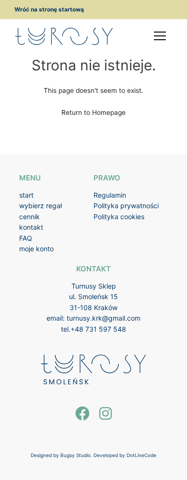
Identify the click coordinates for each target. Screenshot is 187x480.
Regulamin (110, 195)
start (26, 195)
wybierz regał (40, 205)
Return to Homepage (93, 112)
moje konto (36, 249)
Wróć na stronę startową (49, 9)
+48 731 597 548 (98, 329)
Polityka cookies (119, 216)
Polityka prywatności (126, 205)
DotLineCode (141, 455)
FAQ (25, 238)
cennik (29, 216)
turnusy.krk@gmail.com (103, 318)
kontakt (31, 227)
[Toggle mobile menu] (160, 36)
